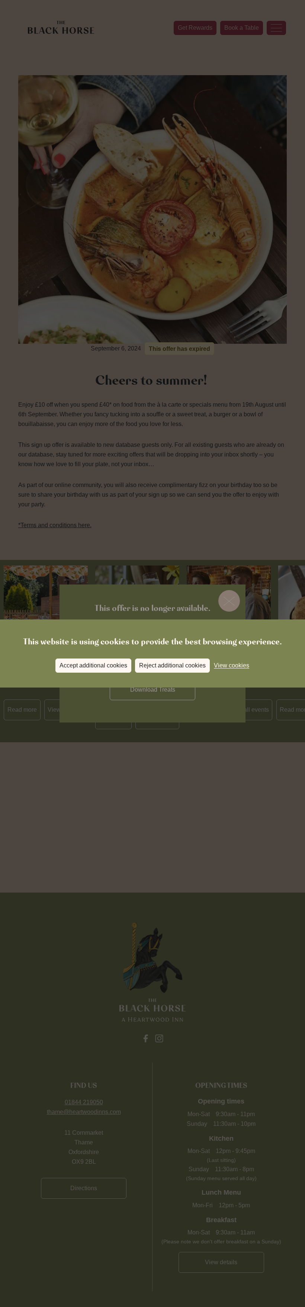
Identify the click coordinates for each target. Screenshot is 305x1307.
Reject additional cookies (172, 665)
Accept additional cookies (93, 665)
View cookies (231, 665)
